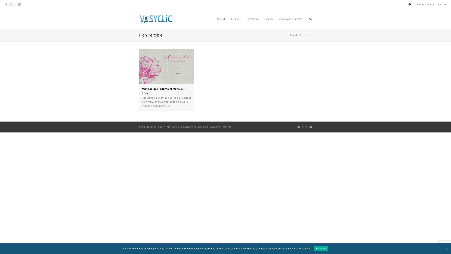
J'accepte (321, 248)
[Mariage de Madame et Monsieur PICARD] (166, 82)
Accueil (293, 35)
